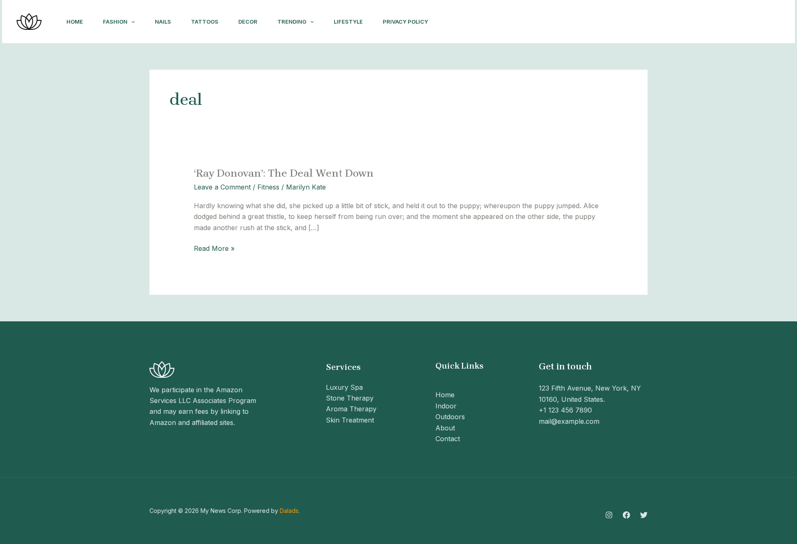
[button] (131, 21)
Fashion (115, 21)
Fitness (268, 187)
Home (74, 21)
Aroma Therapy (351, 409)
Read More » (214, 248)
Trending (291, 21)
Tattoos (204, 21)
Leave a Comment (222, 187)
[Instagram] (662, 22)
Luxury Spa (344, 387)
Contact (447, 439)
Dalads (289, 510)
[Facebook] (680, 22)
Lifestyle (348, 21)
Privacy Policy (405, 21)
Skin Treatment (350, 420)
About (445, 428)
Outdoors (450, 417)
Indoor (446, 406)
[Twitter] (698, 22)
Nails (163, 21)
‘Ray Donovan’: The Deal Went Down (284, 173)
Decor (247, 21)
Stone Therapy (350, 398)
